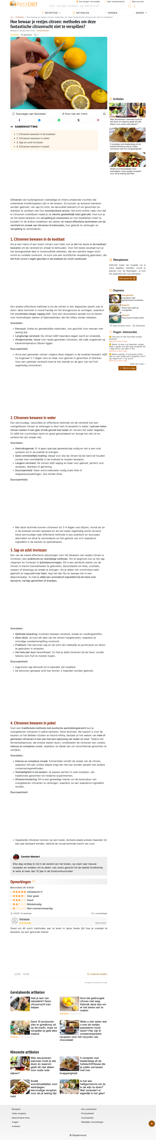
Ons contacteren (89, 1109)
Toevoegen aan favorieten (30, 113)
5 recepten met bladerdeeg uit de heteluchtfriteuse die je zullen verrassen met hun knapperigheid (82, 1065)
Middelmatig (33, 904)
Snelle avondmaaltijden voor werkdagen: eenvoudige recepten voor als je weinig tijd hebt (33, 1088)
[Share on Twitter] (78, 120)
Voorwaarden (87, 1118)
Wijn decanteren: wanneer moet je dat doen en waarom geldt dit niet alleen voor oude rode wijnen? (33, 1065)
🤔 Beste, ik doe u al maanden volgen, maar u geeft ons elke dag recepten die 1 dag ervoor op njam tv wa (127, 346)
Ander (139, 13)
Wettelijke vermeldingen (92, 1122)
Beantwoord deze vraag (118, 341)
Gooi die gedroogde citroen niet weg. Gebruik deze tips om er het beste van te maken (93, 1004)
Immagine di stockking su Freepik (96, 982)
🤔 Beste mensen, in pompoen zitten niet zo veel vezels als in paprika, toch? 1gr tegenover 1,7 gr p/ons (127, 356)
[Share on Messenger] (39, 120)
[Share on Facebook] (19, 120)
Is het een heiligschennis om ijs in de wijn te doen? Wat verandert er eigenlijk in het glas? (92, 1087)
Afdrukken (140, 325)
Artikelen (82, 13)
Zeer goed (32, 896)
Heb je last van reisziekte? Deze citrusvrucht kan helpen (41, 1003)
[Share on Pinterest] (98, 120)
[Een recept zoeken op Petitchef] (129, 6)
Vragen (112, 13)
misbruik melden (98, 974)
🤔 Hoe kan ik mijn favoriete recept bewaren (125, 338)
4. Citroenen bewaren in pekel (32, 146)
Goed (29, 900)
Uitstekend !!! (34, 891)
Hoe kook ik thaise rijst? (133, 318)
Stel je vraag (128, 368)
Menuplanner (126, 278)
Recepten (51, 13)
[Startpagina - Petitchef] (11, 17)
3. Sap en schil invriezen (29, 142)
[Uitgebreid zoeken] (134, 6)
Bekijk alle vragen (137, 364)
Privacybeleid (87, 1113)
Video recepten (19, 1113)
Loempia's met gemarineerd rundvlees (132, 299)
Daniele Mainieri (43, 31)
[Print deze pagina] (104, 114)
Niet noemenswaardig (39, 908)
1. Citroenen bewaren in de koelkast (35, 134)
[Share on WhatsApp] (59, 120)
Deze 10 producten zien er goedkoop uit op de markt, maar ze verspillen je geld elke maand (44, 1027)
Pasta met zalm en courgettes (130, 309)
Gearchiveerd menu (121, 325)
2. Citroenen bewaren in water (33, 138)
